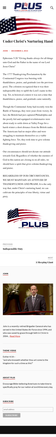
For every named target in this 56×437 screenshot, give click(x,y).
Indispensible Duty (13, 248)
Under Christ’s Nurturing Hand (28, 41)
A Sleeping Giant (44, 262)
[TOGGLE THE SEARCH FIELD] (51, 7)
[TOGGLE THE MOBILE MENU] (4, 7)
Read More (15, 336)
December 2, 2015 (19, 51)
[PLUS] (28, 11)
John (5, 51)
